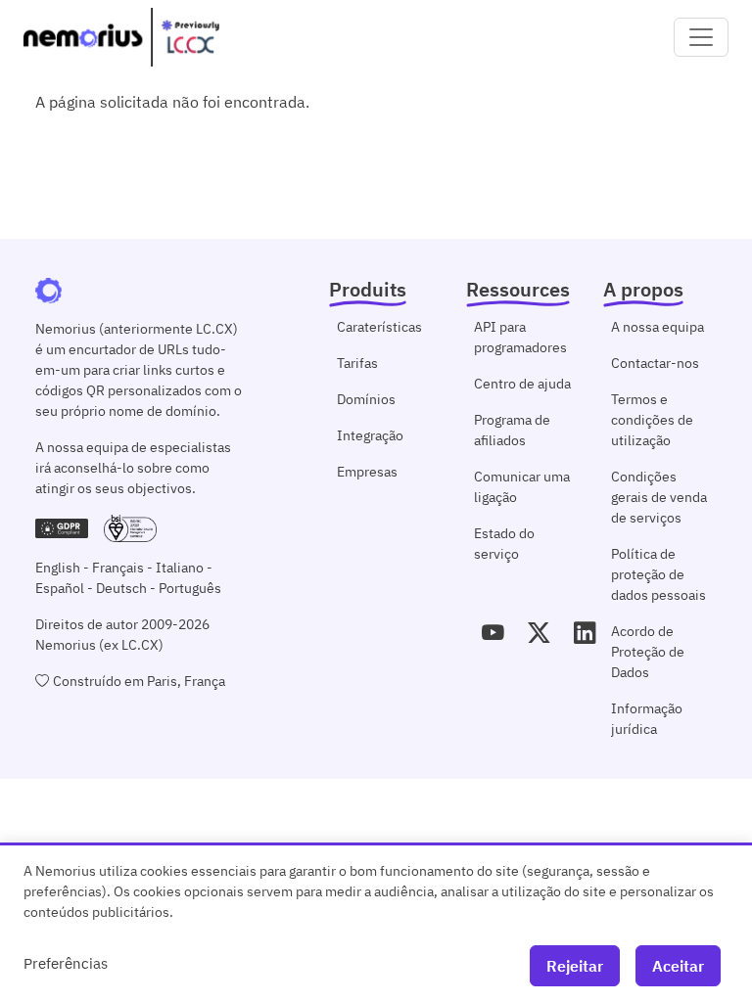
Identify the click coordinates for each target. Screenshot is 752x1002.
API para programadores (520, 337)
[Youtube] (493, 632)
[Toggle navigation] (701, 37)
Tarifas (357, 363)
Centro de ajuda (522, 383)
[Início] (121, 37)
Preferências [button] (66, 963)
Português (190, 588)
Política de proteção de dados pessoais (658, 574)
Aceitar (678, 966)
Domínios (366, 399)
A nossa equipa (657, 327)
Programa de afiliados (512, 430)
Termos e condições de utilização (652, 419)
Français (118, 567)
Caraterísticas (379, 327)
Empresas (367, 471)
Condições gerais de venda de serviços (659, 497)
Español (59, 588)
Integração (370, 435)
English (57, 567)
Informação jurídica (646, 719)
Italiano (180, 567)
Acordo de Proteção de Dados (647, 651)
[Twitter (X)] (539, 632)
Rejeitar (574, 966)
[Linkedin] (585, 632)
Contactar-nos (655, 363)
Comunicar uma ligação (522, 487)
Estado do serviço (504, 543)
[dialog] (376, 922)
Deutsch (121, 588)
